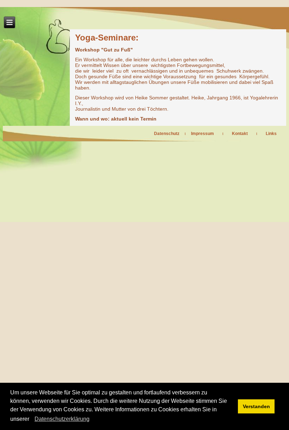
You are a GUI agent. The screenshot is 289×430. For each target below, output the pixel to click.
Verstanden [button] (256, 406)
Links (271, 133)
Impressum (202, 133)
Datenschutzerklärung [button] (62, 419)
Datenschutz (166, 133)
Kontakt (240, 133)
